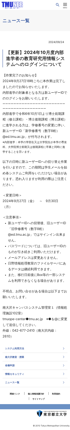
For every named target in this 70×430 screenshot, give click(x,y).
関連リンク (15, 393)
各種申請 (10, 365)
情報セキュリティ (14, 373)
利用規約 (56, 393)
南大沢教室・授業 (14, 356)
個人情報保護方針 (36, 393)
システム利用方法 (14, 348)
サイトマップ (38, 399)
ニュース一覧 (12, 382)
